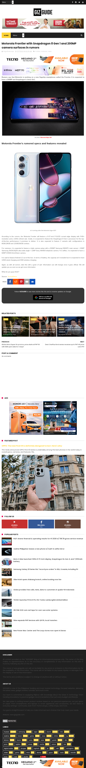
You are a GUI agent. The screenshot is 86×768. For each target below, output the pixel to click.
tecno (19, 740)
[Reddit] (15, 281)
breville (73, 753)
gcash (54, 740)
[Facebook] (10, 281)
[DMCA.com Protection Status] (9, 722)
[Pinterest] (21, 281)
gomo (17, 753)
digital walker (8, 748)
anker (6, 753)
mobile (37, 51)
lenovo (6, 740)
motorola (44, 51)
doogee (23, 748)
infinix (56, 736)
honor (20, 736)
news (50, 51)
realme (6, 736)
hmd (28, 753)
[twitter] (79, 2)
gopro (51, 753)
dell (57, 748)
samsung (21, 732)
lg (67, 736)
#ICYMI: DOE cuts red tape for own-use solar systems (35, 610)
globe (32, 736)
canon (54, 744)
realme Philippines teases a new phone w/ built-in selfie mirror (38, 549)
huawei (6, 732)
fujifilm (18, 744)
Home (6, 35)
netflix (61, 319)
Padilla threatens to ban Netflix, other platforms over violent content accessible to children (71, 328)
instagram (70, 748)
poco (6, 744)
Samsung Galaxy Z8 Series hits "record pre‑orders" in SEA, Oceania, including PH (45, 569)
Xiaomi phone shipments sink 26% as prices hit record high (43, 330)
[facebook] (72, 2)
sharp (30, 744)
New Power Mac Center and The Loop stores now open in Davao (39, 630)
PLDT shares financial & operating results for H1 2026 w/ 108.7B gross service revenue (48, 539)
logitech (36, 748)
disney (39, 753)
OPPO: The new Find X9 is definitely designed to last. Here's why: (32, 446)
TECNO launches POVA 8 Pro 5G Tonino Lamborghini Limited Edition (40, 600)
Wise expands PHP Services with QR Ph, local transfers (35, 620)
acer (42, 740)
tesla (62, 753)
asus (43, 736)
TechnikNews (12, 276)
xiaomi (49, 732)
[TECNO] (43, 763)
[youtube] (82, 2)
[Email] (27, 281)
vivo (61, 732)
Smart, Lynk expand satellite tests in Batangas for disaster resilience (14, 329)
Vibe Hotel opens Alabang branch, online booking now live (37, 579)
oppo (36, 732)
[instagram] (75, 2)
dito (66, 740)
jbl (47, 748)
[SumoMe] (32, 281)
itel (65, 744)
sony (30, 740)
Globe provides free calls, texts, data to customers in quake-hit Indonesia (43, 590)
